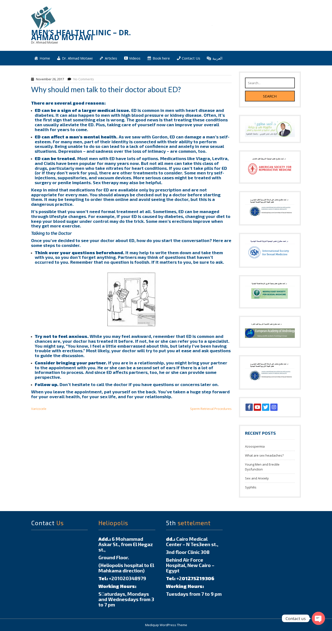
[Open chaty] (318, 618)
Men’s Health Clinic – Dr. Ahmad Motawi (81, 34)
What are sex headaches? (264, 455)
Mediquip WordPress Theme (166, 625)
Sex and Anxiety (257, 478)
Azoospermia (255, 446)
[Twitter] (265, 407)
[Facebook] (249, 407)
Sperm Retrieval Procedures (211, 408)
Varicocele (38, 408)
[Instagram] (274, 407)
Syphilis (250, 487)
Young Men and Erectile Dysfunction (262, 466)
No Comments (83, 79)
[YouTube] (257, 407)
